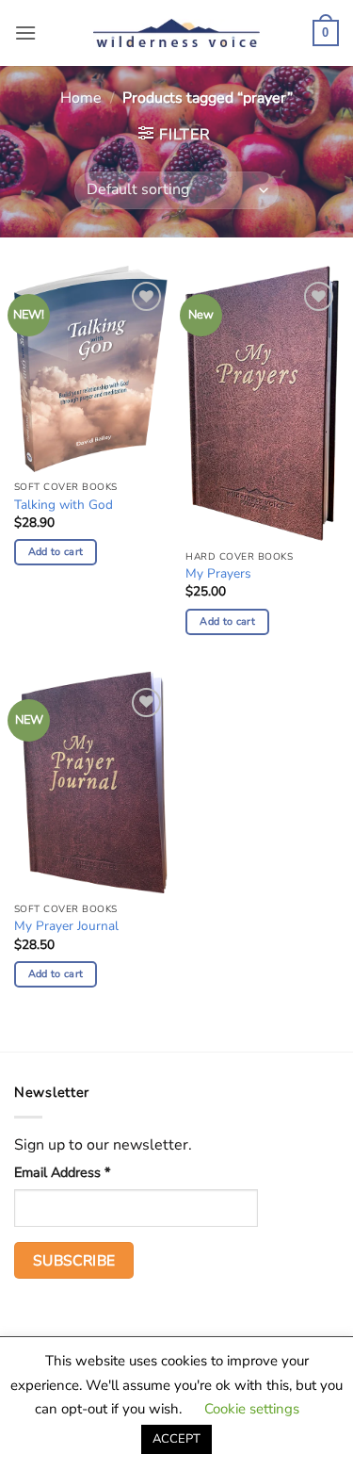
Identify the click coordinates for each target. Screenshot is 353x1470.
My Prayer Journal (66, 926)
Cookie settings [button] (251, 1408)
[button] (25, 32)
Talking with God (63, 505)
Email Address (62, 1172)
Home (81, 98)
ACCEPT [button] (176, 1438)
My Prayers (218, 573)
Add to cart (56, 552)
